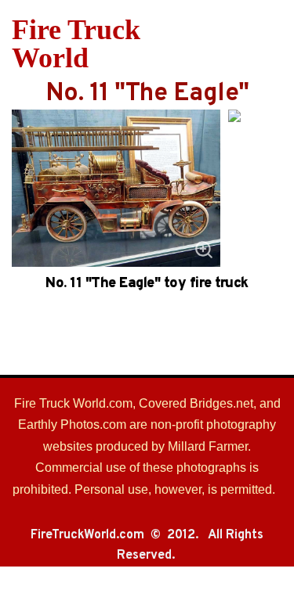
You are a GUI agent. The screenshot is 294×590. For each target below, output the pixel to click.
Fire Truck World (76, 44)
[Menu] (272, 43)
